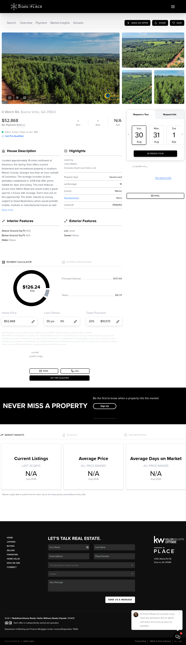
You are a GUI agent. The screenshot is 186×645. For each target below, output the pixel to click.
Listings (11, 542)
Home (10, 537)
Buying (10, 546)
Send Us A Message (120, 599)
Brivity (17, 641)
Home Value (13, 559)
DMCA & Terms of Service (160, 641)
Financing (12, 554)
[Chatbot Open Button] (178, 637)
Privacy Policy (140, 641)
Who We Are (13, 563)
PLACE (71, 618)
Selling (11, 550)
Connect (12, 567)
